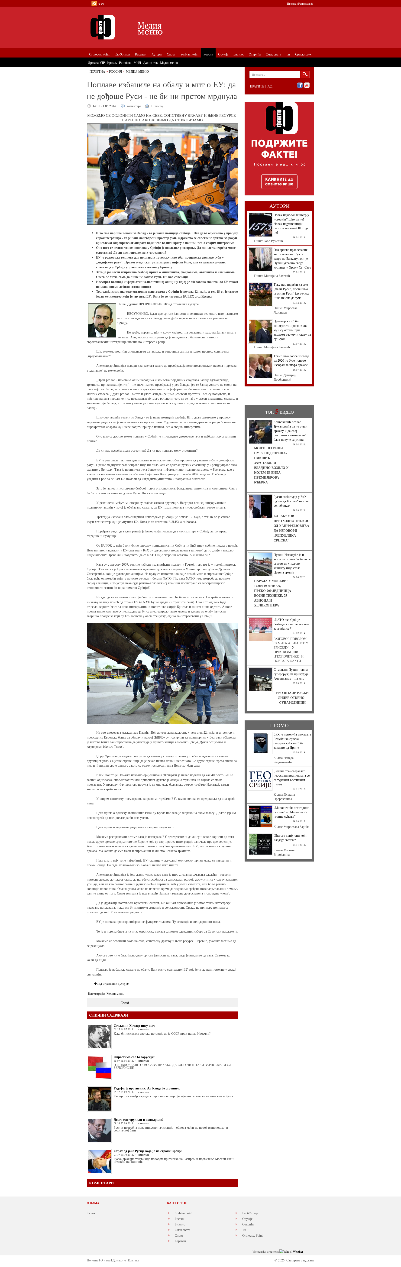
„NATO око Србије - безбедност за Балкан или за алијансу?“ (292, 624)
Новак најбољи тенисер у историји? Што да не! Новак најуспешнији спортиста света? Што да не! (291, 224)
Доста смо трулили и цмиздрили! (138, 1119)
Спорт (179, 1235)
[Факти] (139, 27)
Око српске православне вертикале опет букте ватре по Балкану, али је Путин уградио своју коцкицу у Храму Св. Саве (292, 258)
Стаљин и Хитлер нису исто (134, 1025)
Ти (244, 1230)
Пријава (291, 3)
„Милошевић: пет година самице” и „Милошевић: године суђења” (291, 812)
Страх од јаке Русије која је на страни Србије (148, 1150)
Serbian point (183, 1213)
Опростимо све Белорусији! (134, 1056)
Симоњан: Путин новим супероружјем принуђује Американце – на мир (291, 673)
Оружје (247, 1218)
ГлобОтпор (250, 1213)
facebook (300, 85)
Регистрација (305, 3)
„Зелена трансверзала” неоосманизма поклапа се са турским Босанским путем (292, 777)
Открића (248, 1224)
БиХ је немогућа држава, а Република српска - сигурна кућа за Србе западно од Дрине (292, 741)
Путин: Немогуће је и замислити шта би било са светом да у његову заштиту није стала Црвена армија (292, 563)
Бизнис (180, 1224)
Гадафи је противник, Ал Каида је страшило (147, 1088)
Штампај (157, 106)
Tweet (125, 1002)
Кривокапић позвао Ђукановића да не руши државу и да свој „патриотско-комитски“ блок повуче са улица (290, 431)
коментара (134, 106)
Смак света (182, 1230)
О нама (105, 1260)
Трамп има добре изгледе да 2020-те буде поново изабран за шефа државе (291, 360)
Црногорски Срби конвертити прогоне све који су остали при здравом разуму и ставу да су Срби (292, 330)
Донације (119, 1260)
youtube (307, 85)
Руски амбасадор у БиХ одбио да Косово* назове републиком (291, 501)
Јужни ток (150, 62)
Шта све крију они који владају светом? (290, 837)
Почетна (97, 71)
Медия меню (137, 71)
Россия (115, 71)
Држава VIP (96, 62)
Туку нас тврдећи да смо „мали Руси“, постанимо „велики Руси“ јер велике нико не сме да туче (291, 291)
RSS (101, 4)
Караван (180, 1241)
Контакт (133, 1260)
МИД (137, 62)
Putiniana (125, 62)
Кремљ (112, 62)
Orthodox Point (252, 1235)
